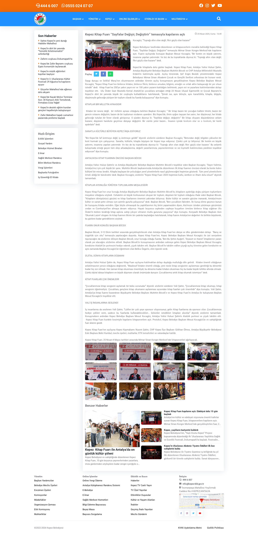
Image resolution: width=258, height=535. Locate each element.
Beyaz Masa (89, 509)
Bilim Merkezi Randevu (49, 163)
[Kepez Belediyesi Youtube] (220, 5)
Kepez (108, 19)
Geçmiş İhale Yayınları (142, 509)
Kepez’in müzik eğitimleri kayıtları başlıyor (51, 73)
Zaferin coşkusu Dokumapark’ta (56, 59)
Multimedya (178, 19)
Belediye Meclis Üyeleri (45, 485)
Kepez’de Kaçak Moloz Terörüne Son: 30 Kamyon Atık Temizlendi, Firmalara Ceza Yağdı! (55, 100)
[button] (219, 19)
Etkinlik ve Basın (154, 19)
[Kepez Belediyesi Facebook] (201, 5)
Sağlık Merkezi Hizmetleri (95, 500)
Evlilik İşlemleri (45, 138)
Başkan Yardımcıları (44, 480)
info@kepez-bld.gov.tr (193, 484)
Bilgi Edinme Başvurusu (94, 504)
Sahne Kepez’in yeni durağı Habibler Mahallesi (52, 42)
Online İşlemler (128, 19)
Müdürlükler (40, 500)
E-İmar (41, 153)
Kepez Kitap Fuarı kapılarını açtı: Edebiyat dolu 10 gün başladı (191, 413)
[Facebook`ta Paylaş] (103, 74)
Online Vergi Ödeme (92, 480)
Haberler (135, 480)
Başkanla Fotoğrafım (48, 172)
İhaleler (134, 504)
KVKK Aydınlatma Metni (190, 527)
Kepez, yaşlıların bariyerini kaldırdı (181, 430)
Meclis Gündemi (139, 514)
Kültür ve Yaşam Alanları (143, 500)
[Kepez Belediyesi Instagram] (207, 5)
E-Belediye (88, 490)
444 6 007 (187, 479)
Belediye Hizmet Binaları (50, 148)
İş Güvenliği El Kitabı (48, 177)
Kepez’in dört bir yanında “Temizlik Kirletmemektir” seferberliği (51, 51)
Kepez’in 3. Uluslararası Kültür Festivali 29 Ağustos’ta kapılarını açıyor (54, 82)
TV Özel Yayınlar (139, 490)
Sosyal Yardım (45, 143)
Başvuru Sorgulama (92, 514)
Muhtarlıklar (40, 514)
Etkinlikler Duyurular (141, 495)
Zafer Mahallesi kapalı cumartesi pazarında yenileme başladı (55, 116)
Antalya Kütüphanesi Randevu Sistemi (101, 485)
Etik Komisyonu (42, 509)
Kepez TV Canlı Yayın (141, 485)
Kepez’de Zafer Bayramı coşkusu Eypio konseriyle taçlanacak (55, 65)
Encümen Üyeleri (42, 490)
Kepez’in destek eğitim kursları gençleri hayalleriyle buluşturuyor (54, 109)
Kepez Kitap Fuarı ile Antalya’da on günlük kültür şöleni (110, 451)
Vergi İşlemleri (45, 167)
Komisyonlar (40, 495)
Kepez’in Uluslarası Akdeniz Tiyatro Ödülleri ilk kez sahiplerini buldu (189, 447)
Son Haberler (47, 36)
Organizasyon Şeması (45, 504)
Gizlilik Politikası (215, 527)
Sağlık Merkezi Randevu (50, 158)
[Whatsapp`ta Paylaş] (110, 74)
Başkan (77, 19)
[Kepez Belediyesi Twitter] (213, 5)
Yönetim (93, 19)
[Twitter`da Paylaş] (96, 74)
